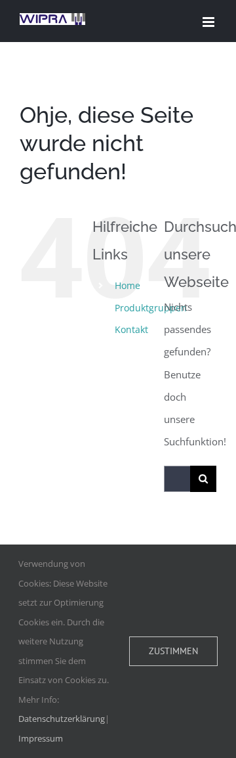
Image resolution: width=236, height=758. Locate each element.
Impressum (40, 738)
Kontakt (131, 329)
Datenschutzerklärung (61, 719)
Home (127, 285)
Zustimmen (173, 651)
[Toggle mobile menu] (209, 22)
